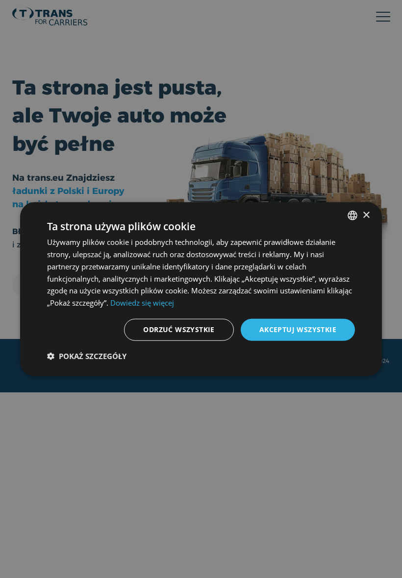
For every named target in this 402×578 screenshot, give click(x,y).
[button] (86, 355)
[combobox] (352, 215)
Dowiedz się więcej (142, 303)
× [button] (366, 214)
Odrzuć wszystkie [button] (178, 329)
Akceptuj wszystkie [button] (297, 329)
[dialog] (201, 289)
